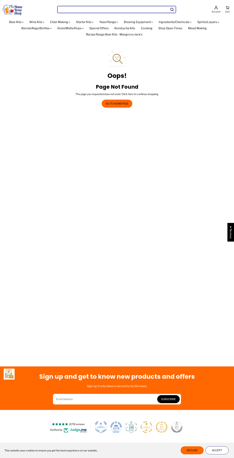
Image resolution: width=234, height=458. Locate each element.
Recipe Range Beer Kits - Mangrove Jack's (114, 34)
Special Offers (99, 28)
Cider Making (59, 22)
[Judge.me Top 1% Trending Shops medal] (161, 427)
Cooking (146, 28)
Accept (217, 450)
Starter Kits (84, 22)
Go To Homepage (117, 103)
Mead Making (197, 28)
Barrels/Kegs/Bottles (35, 28)
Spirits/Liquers (207, 22)
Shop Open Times (170, 28)
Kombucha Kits (124, 28)
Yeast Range (108, 22)
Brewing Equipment (137, 22)
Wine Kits (36, 22)
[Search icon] (172, 9)
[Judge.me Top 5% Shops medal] (177, 427)
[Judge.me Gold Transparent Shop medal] (146, 427)
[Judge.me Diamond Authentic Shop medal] (101, 427)
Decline (192, 450)
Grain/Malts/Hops (69, 28)
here (130, 94)
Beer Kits (15, 22)
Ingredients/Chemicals (174, 22)
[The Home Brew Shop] (13, 9)
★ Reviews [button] (230, 232)
